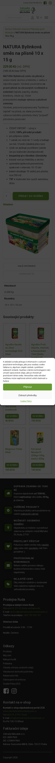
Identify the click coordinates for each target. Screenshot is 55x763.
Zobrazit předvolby (27, 395)
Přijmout (27, 387)
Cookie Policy (26, 401)
